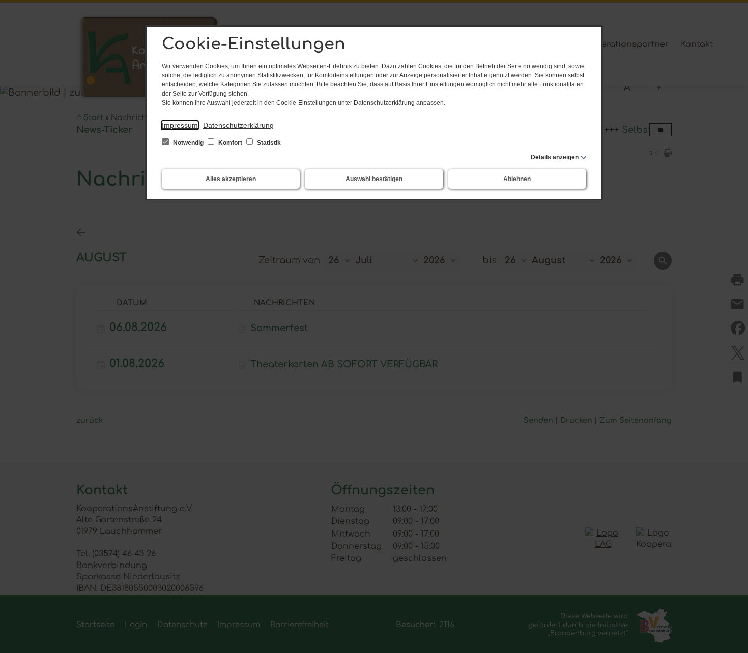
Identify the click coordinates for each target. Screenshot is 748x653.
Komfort (230, 142)
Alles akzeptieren (231, 179)
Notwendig (188, 142)
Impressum (180, 125)
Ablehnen (517, 179)
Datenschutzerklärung (238, 125)
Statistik (268, 142)
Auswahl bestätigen (374, 179)
